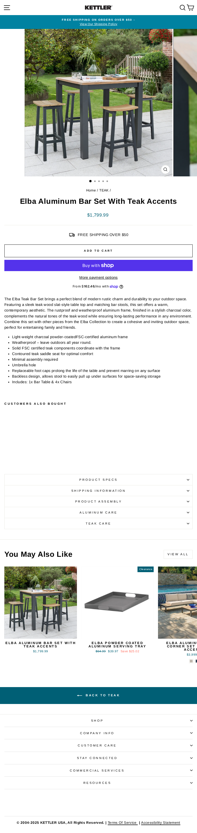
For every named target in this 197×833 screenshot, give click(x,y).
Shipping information (98, 490)
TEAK (104, 190)
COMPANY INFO (97, 733)
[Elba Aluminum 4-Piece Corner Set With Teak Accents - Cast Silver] (191, 661)
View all (178, 554)
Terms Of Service (123, 823)
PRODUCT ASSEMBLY (98, 501)
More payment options (98, 277)
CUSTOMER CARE (97, 745)
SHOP (97, 720)
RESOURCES (97, 782)
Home (91, 190)
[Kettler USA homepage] (98, 802)
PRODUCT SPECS (98, 479)
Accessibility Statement (160, 823)
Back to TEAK (102, 695)
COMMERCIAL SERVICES (97, 770)
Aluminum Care (98, 512)
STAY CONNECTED (97, 758)
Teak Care (98, 523)
